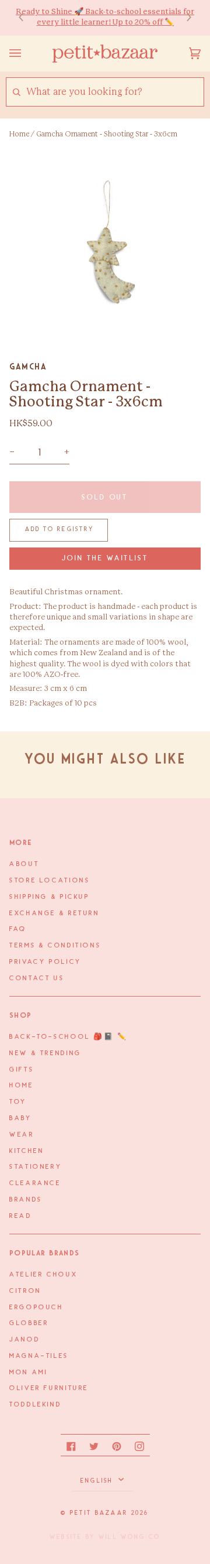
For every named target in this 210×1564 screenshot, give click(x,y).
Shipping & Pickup (49, 897)
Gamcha (28, 366)
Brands (26, 1199)
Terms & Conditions (55, 945)
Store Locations (49, 880)
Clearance (35, 1183)
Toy (18, 1102)
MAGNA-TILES (39, 1356)
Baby (20, 1118)
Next (183, 18)
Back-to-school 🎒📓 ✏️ (68, 1037)
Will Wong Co (129, 1537)
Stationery (35, 1167)
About (24, 864)
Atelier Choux (43, 1274)
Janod (24, 1339)
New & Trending (45, 1053)
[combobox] (114, 92)
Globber (28, 1323)
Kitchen (26, 1151)
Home (19, 134)
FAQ (18, 929)
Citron (25, 1291)
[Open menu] (26, 53)
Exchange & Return (54, 913)
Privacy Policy (45, 962)
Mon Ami (28, 1372)
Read (20, 1216)
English (98, 1480)
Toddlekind (35, 1404)
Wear (21, 1134)
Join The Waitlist (105, 558)
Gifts (21, 1069)
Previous (26, 18)
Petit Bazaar (99, 1513)
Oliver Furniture (49, 1388)
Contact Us (36, 978)
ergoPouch (36, 1307)
